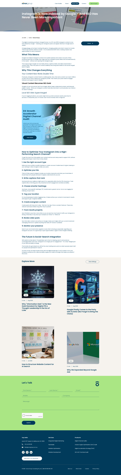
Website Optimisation (54, 448)
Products (78, 437)
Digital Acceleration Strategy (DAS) (84, 448)
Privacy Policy (96, 468)
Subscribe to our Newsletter (31, 458)
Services (51, 437)
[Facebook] (23, 452)
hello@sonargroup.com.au (31, 447)
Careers (87, 468)
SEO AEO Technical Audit (81, 452)
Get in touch (93, 3)
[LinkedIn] (31, 452)
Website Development (54, 452)
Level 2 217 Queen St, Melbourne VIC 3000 (33, 441)
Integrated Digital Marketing (56, 441)
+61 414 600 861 (28, 444)
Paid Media (51, 444)
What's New (78, 468)
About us (70, 468)
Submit (29, 423)
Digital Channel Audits (81, 441)
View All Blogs (92, 261)
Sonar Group (26, 48)
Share (89, 43)
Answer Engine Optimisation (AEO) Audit (86, 444)
